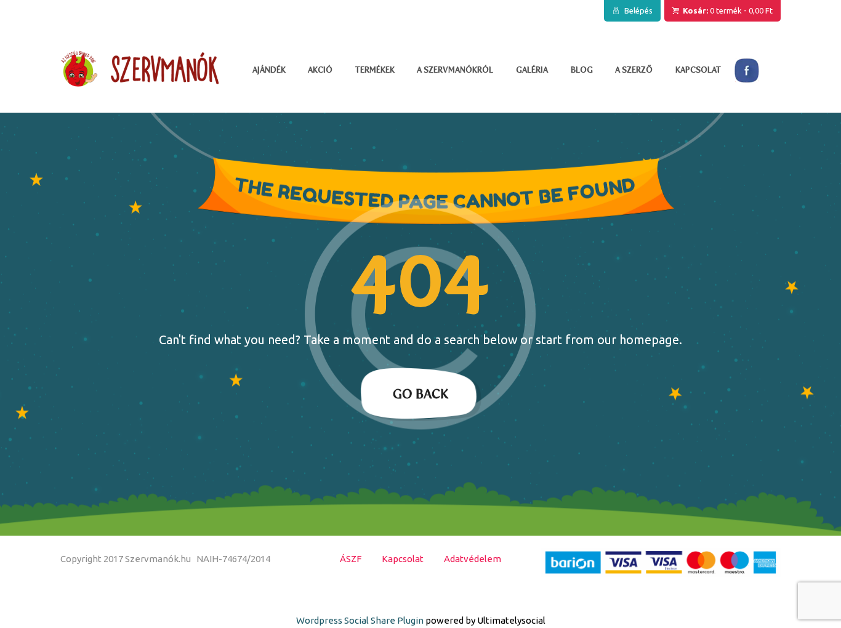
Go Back (420, 393)
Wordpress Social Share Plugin (360, 620)
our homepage (638, 339)
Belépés (638, 10)
